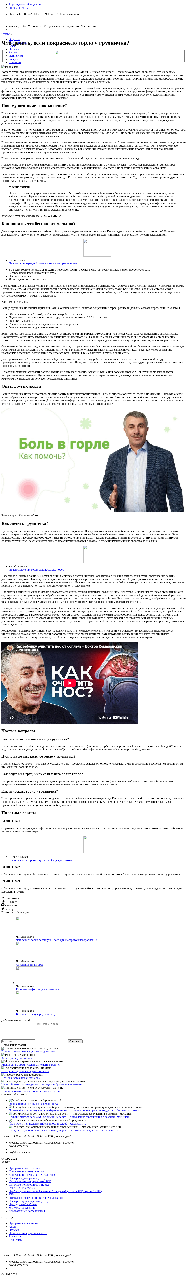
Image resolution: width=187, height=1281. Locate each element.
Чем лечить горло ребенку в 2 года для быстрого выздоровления (56, 940)
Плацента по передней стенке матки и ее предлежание (43, 263)
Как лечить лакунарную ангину (36, 1014)
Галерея (13, 59)
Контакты (15, 62)
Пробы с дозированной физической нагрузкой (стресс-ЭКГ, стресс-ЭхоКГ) (55, 1191)
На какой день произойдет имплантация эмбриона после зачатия (41, 1084)
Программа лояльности (23, 1223)
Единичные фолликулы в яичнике (37, 989)
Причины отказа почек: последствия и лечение (30, 1091)
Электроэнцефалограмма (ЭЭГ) (28, 1201)
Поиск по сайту (18, 7)
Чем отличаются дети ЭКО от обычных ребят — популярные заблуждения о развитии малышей (69, 1116)
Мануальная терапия (22, 1207)
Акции (13, 52)
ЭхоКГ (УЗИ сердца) (22, 1187)
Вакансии (15, 1236)
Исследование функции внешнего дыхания (36, 1197)
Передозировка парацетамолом (20, 1077)
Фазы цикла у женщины (16, 1058)
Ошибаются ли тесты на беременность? (33, 1103)
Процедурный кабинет (23, 1204)
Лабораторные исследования (27, 1210)
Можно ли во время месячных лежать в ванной (30, 1064)
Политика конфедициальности (28, 1233)
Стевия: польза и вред (29, 964)
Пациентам (16, 55)
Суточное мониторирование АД (29, 1184)
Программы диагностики (24, 1168)
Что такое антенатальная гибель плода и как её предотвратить (47, 1123)
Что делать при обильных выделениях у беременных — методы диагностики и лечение (63, 1130)
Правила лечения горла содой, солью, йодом (36, 569)
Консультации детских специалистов (32, 1174)
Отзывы (14, 49)
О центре (14, 39)
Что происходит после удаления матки (25, 1071)
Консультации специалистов (26, 1171)
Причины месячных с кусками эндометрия (28, 1051)
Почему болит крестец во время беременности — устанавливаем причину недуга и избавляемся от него (74, 1110)
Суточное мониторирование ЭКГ (30, 1181)
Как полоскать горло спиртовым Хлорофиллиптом (40, 860)
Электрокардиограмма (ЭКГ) (27, 1178)
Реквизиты (15, 1239)
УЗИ (11, 1194)
